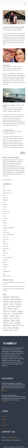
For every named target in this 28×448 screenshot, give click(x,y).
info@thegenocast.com (12, 437)
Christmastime (18, 304)
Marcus (17, 315)
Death (4, 209)
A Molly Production (15, 296)
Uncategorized (6, 271)
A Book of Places (7, 190)
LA (11, 313)
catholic (11, 301)
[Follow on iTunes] (15, 370)
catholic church (17, 301)
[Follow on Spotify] (19, 370)
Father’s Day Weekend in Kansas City (12, 282)
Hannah (5, 30)
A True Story (6, 299)
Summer (11, 323)
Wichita (9, 327)
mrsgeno (6, 131)
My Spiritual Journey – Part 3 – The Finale (13, 105)
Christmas (11, 304)
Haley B (5, 223)
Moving (9, 30)
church (4, 306)
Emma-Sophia (6, 211)
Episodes (20, 28)
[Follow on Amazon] (22, 370)
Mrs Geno (12, 133)
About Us (4, 416)
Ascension (5, 197)
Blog (8, 133)
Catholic (20, 66)
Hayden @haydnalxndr (8, 227)
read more (4, 390)
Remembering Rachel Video (10, 286)
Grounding (5, 218)
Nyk (4, 255)
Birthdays (5, 200)
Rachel (4, 262)
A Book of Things (7, 193)
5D (3, 188)
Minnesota (5, 246)
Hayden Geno (6, 311)
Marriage (19, 68)
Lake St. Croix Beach (18, 313)
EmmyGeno (18, 306)
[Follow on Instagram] (11, 370)
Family (14, 68)
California (5, 301)
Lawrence (5, 315)
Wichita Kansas (16, 70)
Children (5, 68)
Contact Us (5, 425)
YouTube (16, 330)
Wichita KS (5, 330)
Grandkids (15, 308)
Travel (4, 269)
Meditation (5, 243)
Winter (11, 330)
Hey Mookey (13, 311)
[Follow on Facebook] (3, 370)
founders (10, 308)
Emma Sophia (11, 306)
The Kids (19, 30)
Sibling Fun (5, 323)
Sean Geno (5, 264)
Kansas (4, 313)
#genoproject (6, 296)
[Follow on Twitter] (7, 370)
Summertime (18, 323)
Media (4, 241)
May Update (6, 65)
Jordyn (4, 230)
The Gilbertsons (6, 325)
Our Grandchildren (7, 257)
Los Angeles (11, 315)
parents (12, 320)
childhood (5, 304)
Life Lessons (6, 232)
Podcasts (14, 30)
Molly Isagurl (6, 248)
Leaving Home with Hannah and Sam (13, 27)
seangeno (18, 320)
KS (8, 313)
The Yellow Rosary (8, 130)
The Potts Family (15, 325)
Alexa (4, 195)
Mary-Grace (6, 239)
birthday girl (18, 299)
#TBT (4, 186)
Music (11, 318)
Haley (4, 220)
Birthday (12, 299)
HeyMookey (20, 311)
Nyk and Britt (6, 320)
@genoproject (8, 179)
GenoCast (6, 28)
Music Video (16, 318)
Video (4, 273)
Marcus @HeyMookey (8, 234)
